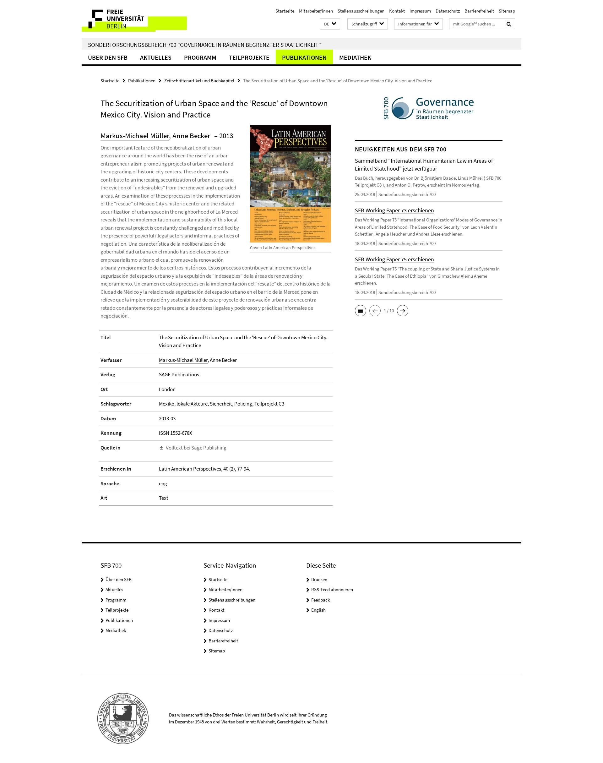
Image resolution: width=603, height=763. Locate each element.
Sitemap (507, 11)
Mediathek (355, 57)
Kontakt (397, 11)
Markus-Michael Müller (134, 135)
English (318, 610)
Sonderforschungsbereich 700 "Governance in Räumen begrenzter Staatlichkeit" (204, 44)
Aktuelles (155, 57)
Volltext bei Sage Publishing (196, 447)
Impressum (420, 11)
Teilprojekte (249, 57)
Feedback (320, 600)
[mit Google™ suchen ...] (509, 24)
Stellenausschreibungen (361, 11)
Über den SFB (108, 57)
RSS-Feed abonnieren (332, 589)
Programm (200, 57)
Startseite (284, 11)
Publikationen (304, 57)
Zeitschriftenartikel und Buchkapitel (199, 81)
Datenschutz (448, 11)
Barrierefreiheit (479, 11)
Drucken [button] (319, 579)
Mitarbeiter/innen (316, 11)
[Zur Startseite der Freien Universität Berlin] (134, 19)
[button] (330, 24)
